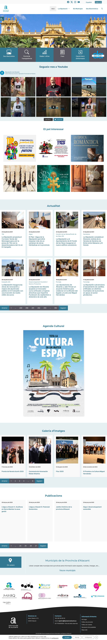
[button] (102, 8)
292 (38, 308)
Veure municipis (67, 570)
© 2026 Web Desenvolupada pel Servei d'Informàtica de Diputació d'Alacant (53, 633)
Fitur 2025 (60, 471)
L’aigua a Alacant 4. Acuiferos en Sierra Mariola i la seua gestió (12, 509)
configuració (55, 638)
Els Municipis (78, 9)
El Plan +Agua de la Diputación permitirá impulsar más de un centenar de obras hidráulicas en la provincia (39, 241)
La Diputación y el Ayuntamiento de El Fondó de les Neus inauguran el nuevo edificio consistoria (66, 242)
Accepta (67, 637)
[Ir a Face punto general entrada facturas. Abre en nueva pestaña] (62, 55)
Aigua (30, 234)
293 (45, 308)
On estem (11, 565)
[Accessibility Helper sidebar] (2, 19)
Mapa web (84, 630)
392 (55, 308)
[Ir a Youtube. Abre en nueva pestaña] (78, 2)
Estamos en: (32, 616)
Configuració (88, 637)
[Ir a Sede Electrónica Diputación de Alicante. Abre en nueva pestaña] (9, 55)
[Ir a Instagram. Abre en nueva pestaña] (75, 2)
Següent (63, 308)
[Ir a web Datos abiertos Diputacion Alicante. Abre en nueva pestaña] (98, 55)
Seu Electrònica (92, 9)
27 (36, 546)
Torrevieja (86, 282)
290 (26, 308)
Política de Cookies (87, 624)
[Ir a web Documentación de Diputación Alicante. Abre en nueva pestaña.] (45, 55)
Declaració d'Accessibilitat (89, 627)
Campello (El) (6, 282)
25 (25, 546)
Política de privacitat (87, 622)
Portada (58, 282)
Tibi (3, 234)
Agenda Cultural (53, 326)
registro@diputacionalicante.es (67, 621)
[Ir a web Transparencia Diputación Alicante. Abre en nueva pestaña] (27, 55)
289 (20, 308)
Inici (53, 9)
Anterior (4, 308)
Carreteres (86, 234)
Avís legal (84, 619)
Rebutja (77, 637)
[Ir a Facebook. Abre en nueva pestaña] (68, 2)
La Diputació (62, 9)
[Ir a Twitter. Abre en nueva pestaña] (71, 2)
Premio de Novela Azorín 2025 (13, 471)
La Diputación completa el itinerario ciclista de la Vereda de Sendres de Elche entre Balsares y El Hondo (93, 241)
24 (20, 546)
